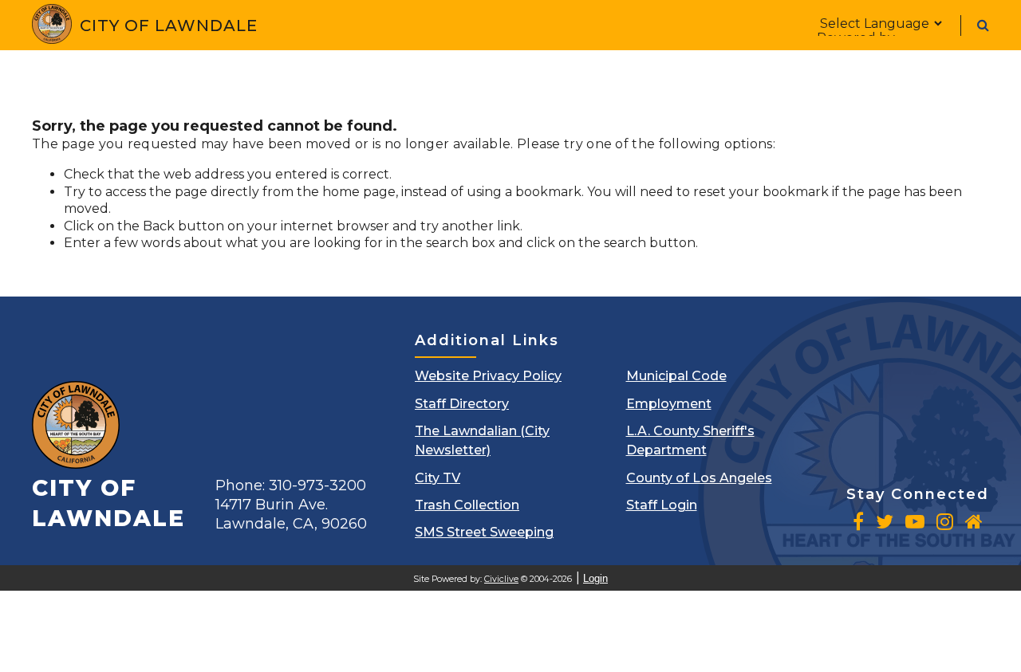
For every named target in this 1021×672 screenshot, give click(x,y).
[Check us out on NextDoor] (974, 521)
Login (595, 578)
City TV (437, 477)
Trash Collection (467, 505)
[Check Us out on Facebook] (858, 521)
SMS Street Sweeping (484, 532)
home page (359, 191)
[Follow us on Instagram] (944, 521)
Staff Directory (462, 403)
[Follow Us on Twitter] (884, 521)
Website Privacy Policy (488, 375)
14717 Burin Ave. (291, 514)
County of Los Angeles (699, 477)
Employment (669, 403)
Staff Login (661, 505)
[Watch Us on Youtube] (914, 521)
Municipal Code (676, 375)
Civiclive (501, 579)
